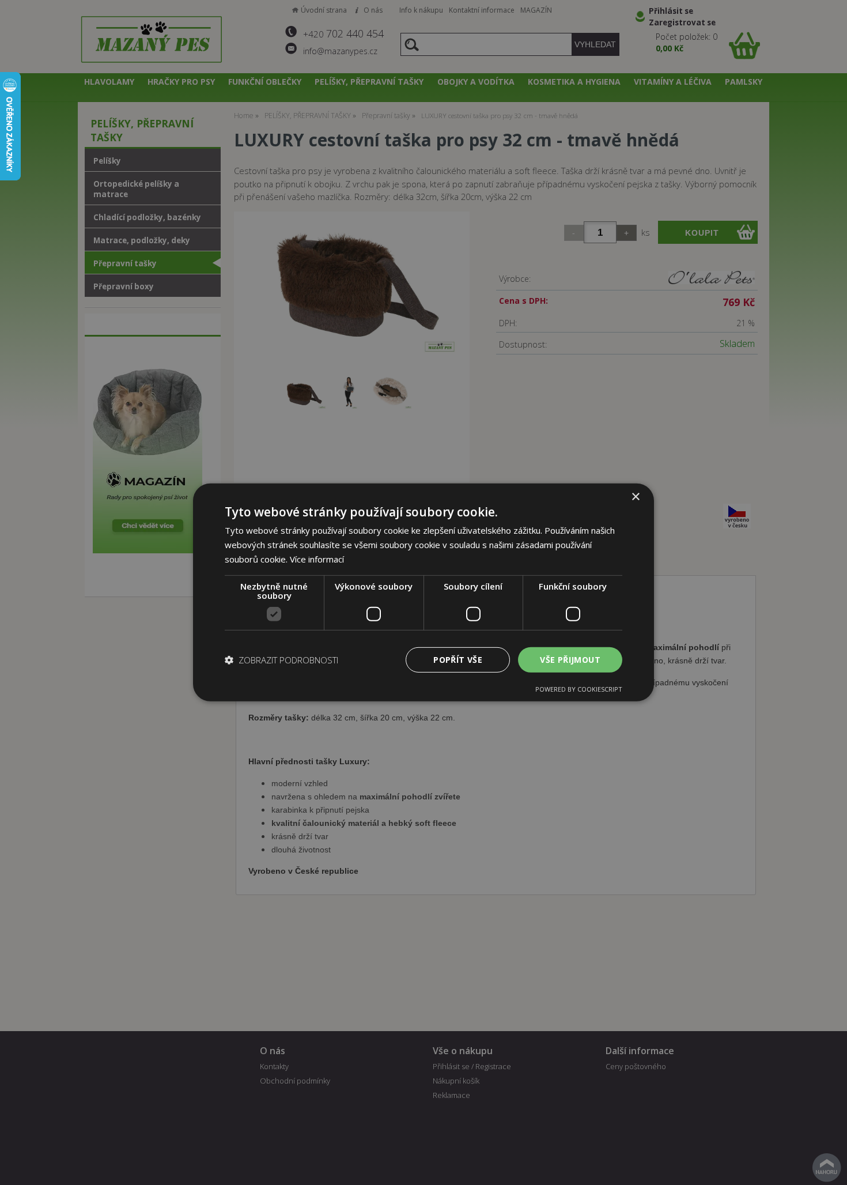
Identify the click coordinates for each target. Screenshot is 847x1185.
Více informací (317, 559)
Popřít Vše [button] (457, 659)
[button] (281, 660)
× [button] (635, 497)
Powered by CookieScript (578, 689)
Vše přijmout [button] (570, 659)
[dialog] (423, 592)
